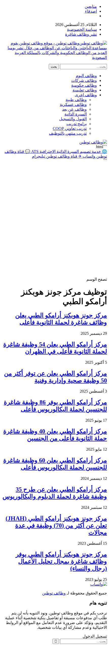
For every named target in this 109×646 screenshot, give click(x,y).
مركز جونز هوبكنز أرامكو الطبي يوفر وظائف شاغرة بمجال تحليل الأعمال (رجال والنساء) (61, 561)
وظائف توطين (54, 593)
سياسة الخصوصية (82, 29)
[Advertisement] (54, 220)
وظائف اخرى (86, 95)
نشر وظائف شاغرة (81, 34)
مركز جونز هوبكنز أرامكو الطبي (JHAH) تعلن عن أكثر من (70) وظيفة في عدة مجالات (56, 525)
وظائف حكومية (84, 85)
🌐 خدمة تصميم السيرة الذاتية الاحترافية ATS (68, 151)
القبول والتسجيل (73, 119)
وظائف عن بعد (74, 109)
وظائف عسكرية (73, 104)
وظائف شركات (84, 80)
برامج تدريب (76, 124)
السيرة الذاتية (75, 114)
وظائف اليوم (86, 76)
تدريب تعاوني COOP (70, 128)
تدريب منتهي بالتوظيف (68, 133)
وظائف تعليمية (84, 90)
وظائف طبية (76, 100)
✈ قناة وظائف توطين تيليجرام (57, 156)
